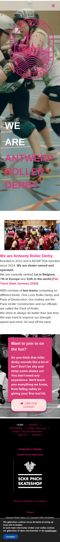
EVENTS (33, 424)
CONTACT (37, 435)
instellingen (50, 530)
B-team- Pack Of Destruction (27, 431)
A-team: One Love (36, 428)
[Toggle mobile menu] (53, 5)
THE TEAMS (15, 428)
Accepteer (10, 536)
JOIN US (22, 435)
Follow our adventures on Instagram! (30, 501)
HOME (20, 424)
